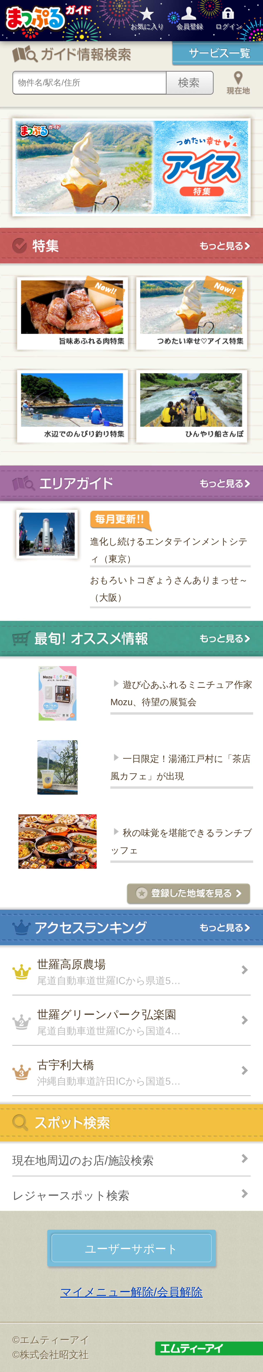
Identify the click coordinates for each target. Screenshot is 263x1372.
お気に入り (147, 26)
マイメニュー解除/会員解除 (131, 1292)
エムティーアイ (55, 1339)
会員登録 (189, 26)
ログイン (228, 26)
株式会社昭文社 (54, 1354)
